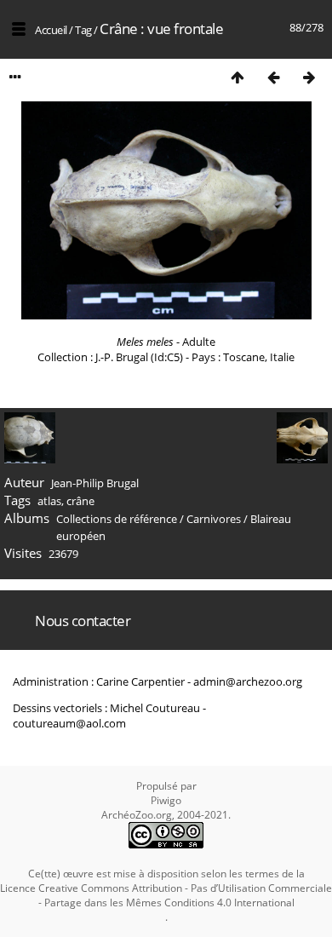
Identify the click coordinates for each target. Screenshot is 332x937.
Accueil (51, 29)
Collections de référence (116, 518)
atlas (49, 501)
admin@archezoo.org (247, 681)
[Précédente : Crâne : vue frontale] (273, 77)
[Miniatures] (237, 77)
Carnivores (213, 518)
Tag (83, 29)
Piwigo (166, 800)
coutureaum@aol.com (69, 723)
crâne (80, 501)
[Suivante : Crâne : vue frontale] (309, 77)
